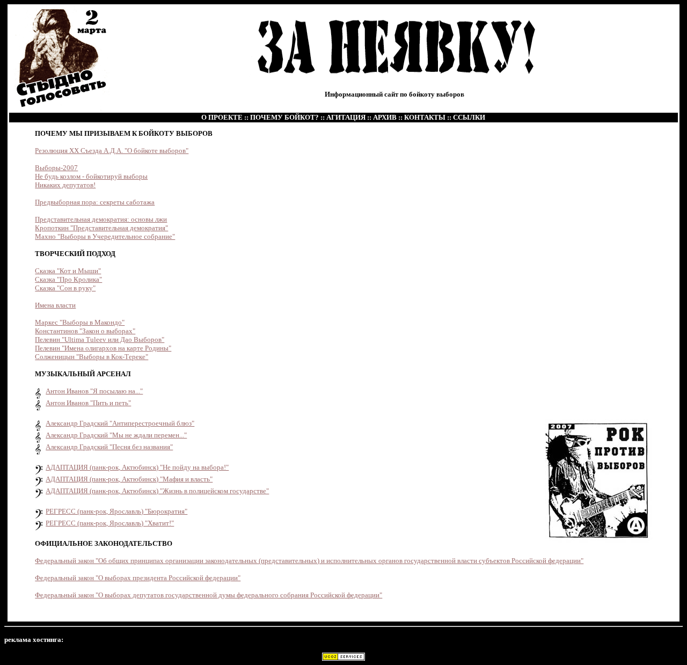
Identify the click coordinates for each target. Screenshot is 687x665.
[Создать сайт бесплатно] (343, 657)
